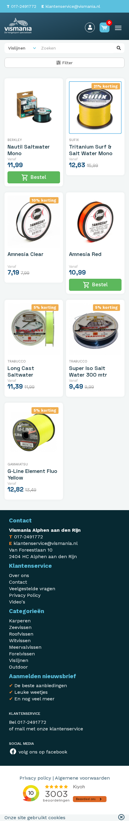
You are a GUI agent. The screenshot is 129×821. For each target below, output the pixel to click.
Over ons (19, 575)
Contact (18, 582)
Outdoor (18, 667)
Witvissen (20, 640)
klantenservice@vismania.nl (70, 6)
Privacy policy (35, 778)
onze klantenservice (60, 729)
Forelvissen (22, 654)
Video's (17, 602)
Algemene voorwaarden (82, 778)
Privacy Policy (24, 595)
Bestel (33, 177)
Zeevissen (20, 627)
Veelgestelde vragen (32, 588)
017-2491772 (21, 6)
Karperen (20, 621)
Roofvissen (21, 634)
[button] (121, 817)
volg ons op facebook (42, 752)
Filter (67, 62)
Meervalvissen (25, 647)
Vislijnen (18, 660)
